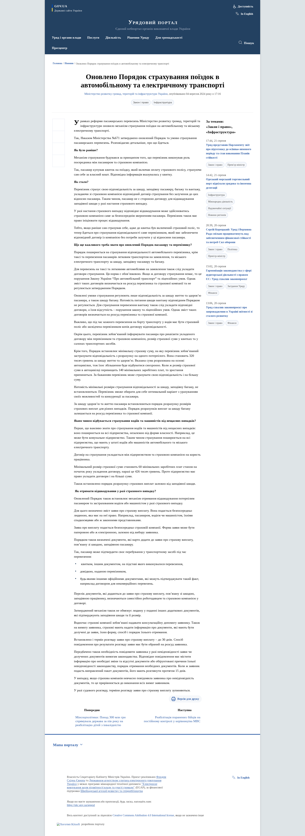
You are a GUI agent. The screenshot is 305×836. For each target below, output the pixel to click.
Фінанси (212, 293)
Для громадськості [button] (168, 37)
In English (247, 13)
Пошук (249, 43)
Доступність (245, 6)
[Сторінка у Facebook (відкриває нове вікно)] (217, 43)
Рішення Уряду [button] (138, 37)
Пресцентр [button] (59, 48)
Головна (57, 63)
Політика (232, 249)
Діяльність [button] (113, 37)
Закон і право (141, 102)
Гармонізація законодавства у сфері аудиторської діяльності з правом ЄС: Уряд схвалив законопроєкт (228, 274)
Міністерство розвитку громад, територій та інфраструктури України (126, 93)
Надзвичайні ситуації (219, 208)
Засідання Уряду (236, 286)
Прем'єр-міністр (236, 165)
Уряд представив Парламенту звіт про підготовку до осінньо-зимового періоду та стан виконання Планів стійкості (228, 151)
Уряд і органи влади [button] (66, 37)
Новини (69, 63)
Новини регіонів (217, 215)
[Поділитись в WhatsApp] (59, 149)
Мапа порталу (65, 745)
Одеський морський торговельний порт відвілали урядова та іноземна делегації (228, 183)
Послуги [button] (93, 37)
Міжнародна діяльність (220, 201)
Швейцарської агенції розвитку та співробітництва (111, 790)
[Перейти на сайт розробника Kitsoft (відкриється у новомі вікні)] (68, 824)
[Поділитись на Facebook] (59, 125)
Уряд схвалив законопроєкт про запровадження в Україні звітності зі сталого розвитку (229, 311)
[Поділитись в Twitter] (59, 137)
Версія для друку (188, 698)
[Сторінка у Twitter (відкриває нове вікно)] (224, 43)
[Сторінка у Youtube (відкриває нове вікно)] (230, 43)
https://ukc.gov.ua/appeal (81, 805)
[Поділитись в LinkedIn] (59, 161)
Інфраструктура (163, 102)
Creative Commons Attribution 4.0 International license (143, 815)
